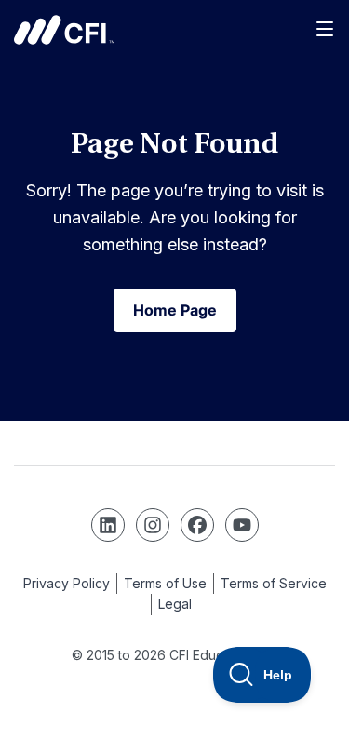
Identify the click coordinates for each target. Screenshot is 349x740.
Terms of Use (165, 583)
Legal (175, 604)
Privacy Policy (66, 583)
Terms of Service (274, 583)
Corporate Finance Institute (64, 29)
